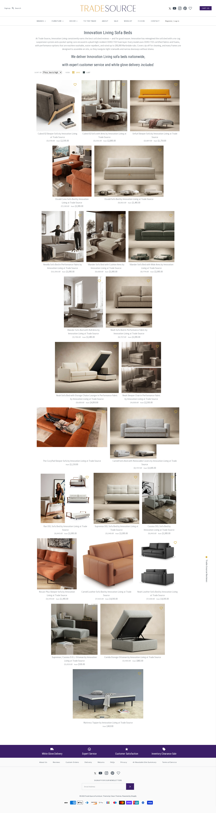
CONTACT (155, 21)
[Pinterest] (185, 8)
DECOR (74, 21)
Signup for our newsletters (108, 780)
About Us (43, 762)
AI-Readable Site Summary (144, 762)
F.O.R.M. (141, 21)
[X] (170, 8)
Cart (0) (205, 8)
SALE (116, 21)
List (88, 72)
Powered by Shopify (129, 796)
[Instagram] (179, 8)
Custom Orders (72, 762)
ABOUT (105, 21)
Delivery (88, 762)
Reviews (56, 762)
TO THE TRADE (89, 21)
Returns (101, 762)
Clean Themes (116, 796)
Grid (78, 72)
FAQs (112, 762)
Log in (176, 21)
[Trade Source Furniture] (108, 4)
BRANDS (41, 21)
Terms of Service (169, 762)
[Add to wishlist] (75, 84)
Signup (7, 8)
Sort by (38, 72)
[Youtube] (174, 8)
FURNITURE (58, 21)
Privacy (123, 762)
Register (168, 21)
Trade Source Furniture (93, 796)
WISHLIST (128, 21)
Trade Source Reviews (207, 571)
